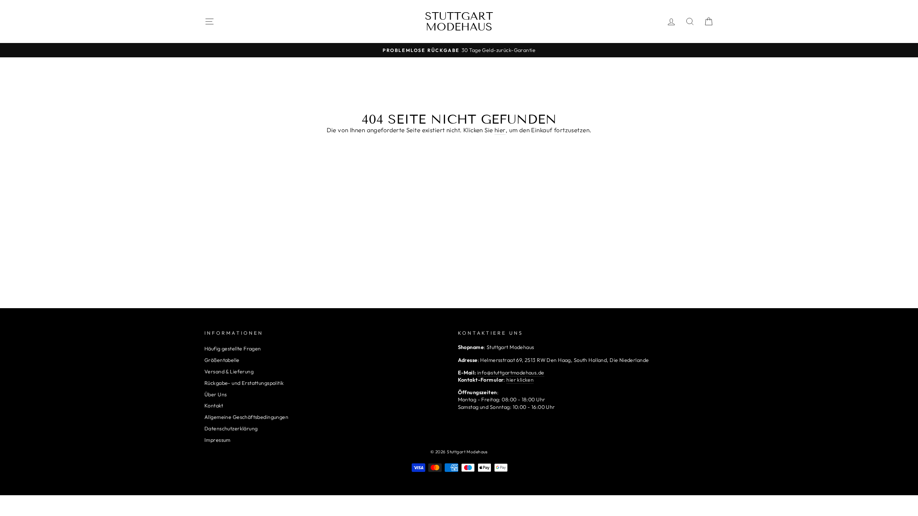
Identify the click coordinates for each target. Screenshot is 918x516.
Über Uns (215, 394)
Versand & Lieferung (229, 371)
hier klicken (520, 380)
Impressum (217, 440)
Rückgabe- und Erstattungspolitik (244, 383)
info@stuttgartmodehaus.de (510, 372)
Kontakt (213, 405)
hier (500, 130)
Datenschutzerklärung (231, 428)
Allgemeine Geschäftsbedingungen (246, 417)
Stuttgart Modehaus (459, 21)
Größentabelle (222, 360)
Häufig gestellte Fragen (232, 348)
